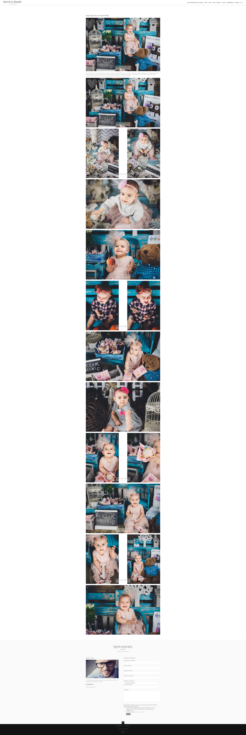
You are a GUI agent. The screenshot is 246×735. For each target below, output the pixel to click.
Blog (242, 2)
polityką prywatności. (140, 712)
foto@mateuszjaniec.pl (91, 686)
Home (205, 2)
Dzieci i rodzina (216, 2)
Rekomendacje (230, 2)
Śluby (210, 2)
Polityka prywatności (123, 728)
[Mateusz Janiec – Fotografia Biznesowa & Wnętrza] (12, 2)
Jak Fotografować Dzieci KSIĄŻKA (195, 2)
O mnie (223, 2)
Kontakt (237, 2)
